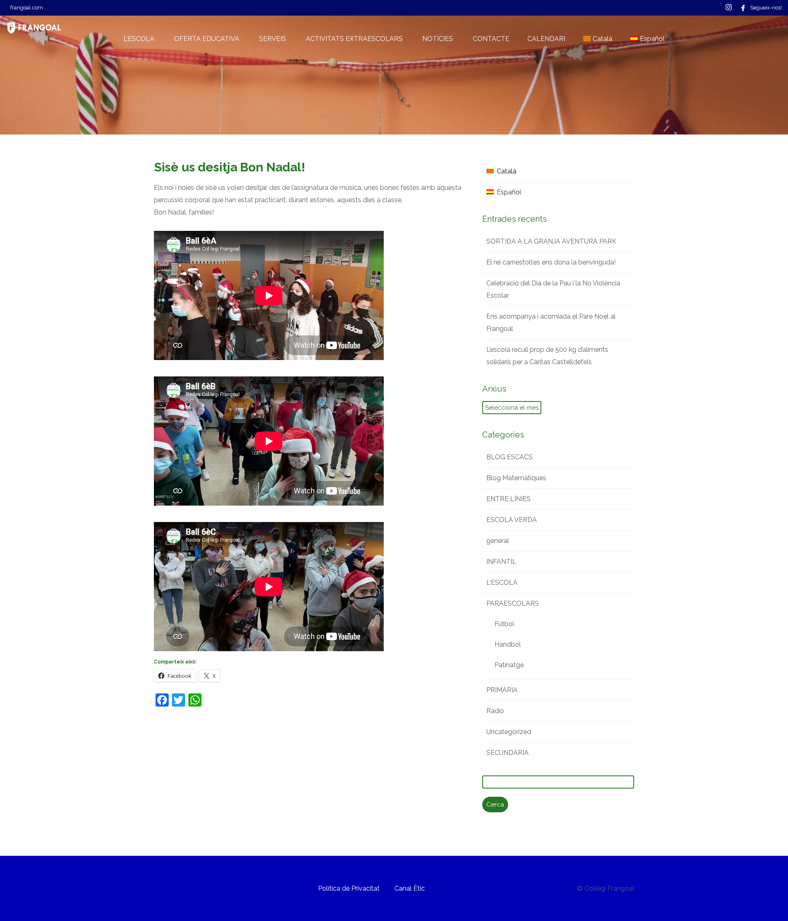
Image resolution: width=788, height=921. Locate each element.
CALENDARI (546, 39)
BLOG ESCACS (509, 457)
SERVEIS (272, 39)
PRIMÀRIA (502, 690)
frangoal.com (26, 8)
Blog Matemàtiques (516, 478)
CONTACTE (491, 39)
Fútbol (504, 624)
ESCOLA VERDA (511, 520)
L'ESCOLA (502, 582)
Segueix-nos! (766, 8)
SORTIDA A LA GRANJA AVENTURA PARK (551, 241)
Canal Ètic (409, 888)
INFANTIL (501, 561)
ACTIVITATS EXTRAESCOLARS (354, 39)
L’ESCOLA (139, 39)
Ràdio (495, 711)
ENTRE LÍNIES (508, 499)
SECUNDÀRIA (507, 753)
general (497, 541)
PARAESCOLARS (512, 603)
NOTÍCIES (437, 39)
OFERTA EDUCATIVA (206, 39)
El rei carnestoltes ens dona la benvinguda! (551, 262)
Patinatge (509, 665)
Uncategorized (508, 732)
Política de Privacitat (349, 888)
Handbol (508, 644)
